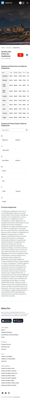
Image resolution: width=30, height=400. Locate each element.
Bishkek (5, 80)
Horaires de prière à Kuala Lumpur (10, 382)
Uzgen (4, 117)
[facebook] (2, 393)
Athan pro (8, 3)
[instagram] (8, 393)
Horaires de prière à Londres (8, 370)
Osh (4, 104)
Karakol (5, 96)
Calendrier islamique (6, 332)
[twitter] (5, 393)
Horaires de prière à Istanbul (8, 385)
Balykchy (5, 76)
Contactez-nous (5, 346)
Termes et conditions (6, 356)
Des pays (9, 47)
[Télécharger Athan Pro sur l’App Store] (6, 321)
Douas (3, 337)
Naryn (4, 100)
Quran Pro (3, 361)
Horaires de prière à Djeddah (8, 378)
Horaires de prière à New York (9, 373)
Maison (3, 47)
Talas (4, 109)
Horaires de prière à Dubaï (8, 375)
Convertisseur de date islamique (9, 334)
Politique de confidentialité (8, 358)
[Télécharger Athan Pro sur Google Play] (18, 321)
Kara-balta (4, 91)
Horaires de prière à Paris (8, 368)
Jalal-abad (4, 85)
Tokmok (5, 113)
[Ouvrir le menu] (27, 3)
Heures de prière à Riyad (7, 380)
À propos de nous (6, 344)
